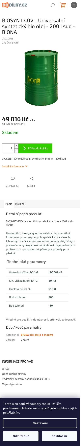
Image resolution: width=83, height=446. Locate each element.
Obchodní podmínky (14, 374)
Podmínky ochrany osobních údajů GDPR (26, 379)
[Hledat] (53, 5)
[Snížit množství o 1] (16, 150)
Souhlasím (59, 436)
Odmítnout (21, 436)
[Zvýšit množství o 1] (16, 146)
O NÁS (5, 369)
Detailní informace (13, 167)
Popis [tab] (8, 204)
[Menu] (74, 5)
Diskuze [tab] (20, 204)
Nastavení (40, 423)
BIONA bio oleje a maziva (37, 335)
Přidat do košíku (38, 148)
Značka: (10, 43)
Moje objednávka (12, 384)
